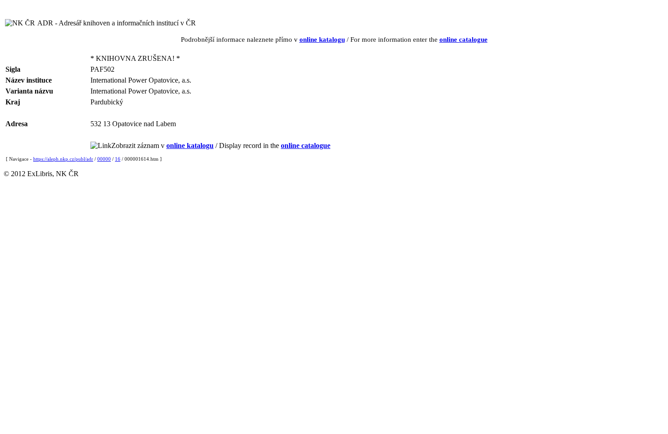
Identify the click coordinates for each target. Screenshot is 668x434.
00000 (104, 159)
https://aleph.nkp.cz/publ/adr (63, 159)
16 (117, 159)
